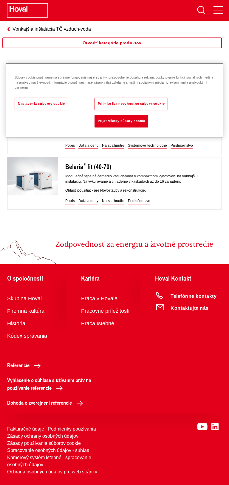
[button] (70, 146)
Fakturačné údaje (25, 428)
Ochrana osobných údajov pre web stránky (52, 471)
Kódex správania (27, 336)
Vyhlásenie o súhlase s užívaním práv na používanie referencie (49, 384)
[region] (112, 48)
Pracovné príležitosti (105, 311)
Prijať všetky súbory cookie (121, 121)
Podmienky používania (72, 428)
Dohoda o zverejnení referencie (39, 402)
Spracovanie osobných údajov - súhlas (48, 450)
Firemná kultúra (25, 311)
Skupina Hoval (24, 298)
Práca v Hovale (99, 298)
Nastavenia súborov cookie (41, 103)
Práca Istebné (97, 323)
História (16, 323)
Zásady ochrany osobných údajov (42, 436)
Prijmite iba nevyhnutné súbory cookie (131, 103)
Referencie (18, 365)
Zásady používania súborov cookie (44, 443)
